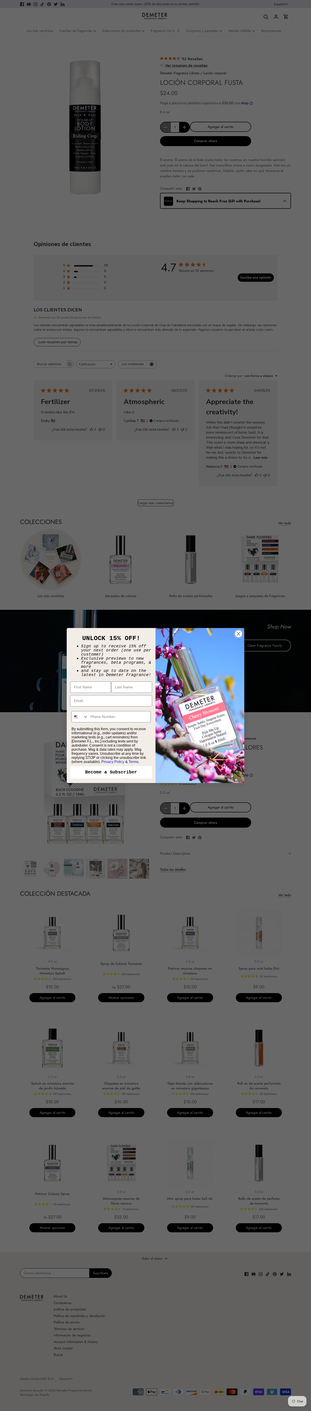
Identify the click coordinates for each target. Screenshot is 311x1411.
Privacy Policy (112, 762)
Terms (133, 762)
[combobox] (80, 716)
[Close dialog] (238, 634)
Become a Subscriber (111, 772)
